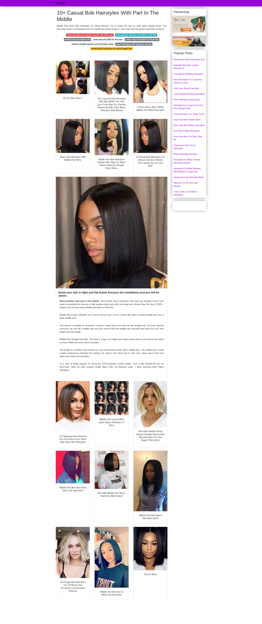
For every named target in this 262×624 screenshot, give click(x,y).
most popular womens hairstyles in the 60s (136, 35)
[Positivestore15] (189, 41)
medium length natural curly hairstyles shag (92, 44)
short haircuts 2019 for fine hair (108, 39)
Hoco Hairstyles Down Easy (186, 99)
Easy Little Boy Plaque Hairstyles (189, 125)
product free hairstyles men (77, 39)
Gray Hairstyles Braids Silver (187, 119)
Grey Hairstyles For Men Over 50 (187, 138)
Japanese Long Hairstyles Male (188, 177)
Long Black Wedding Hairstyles (188, 74)
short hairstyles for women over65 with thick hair (90, 35)
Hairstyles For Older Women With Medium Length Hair (187, 170)
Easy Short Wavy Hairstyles (186, 131)
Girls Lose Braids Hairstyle (186, 88)
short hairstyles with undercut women (133, 44)
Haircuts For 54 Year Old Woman (185, 184)
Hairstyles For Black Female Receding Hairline (186, 161)
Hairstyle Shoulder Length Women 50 (185, 66)
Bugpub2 (61, 2)
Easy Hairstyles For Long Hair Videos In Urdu (187, 81)
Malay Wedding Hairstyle (185, 154)
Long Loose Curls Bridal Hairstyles (184, 193)
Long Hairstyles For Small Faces (189, 114)
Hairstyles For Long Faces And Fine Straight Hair (188, 107)
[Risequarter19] (189, 24)
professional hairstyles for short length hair (111, 48)
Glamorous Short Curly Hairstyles (184, 147)
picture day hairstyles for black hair (142, 39)
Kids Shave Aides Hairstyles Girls (189, 59)
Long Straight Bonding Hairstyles (189, 94)
